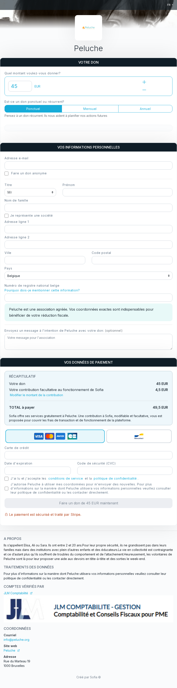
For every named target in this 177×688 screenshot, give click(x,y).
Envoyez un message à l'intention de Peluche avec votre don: (64, 330)
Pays (8, 268)
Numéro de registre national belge (42, 288)
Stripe (75, 514)
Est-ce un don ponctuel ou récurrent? (34, 101)
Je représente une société (31, 215)
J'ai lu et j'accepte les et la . (75, 478)
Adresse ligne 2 (17, 237)
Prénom (69, 185)
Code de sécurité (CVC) (96, 463)
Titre (8, 185)
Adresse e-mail (16, 158)
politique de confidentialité (115, 478)
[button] (6, 173)
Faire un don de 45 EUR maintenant (88, 503)
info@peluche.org (16, 639)
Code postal (101, 253)
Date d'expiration (18, 463)
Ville (8, 253)
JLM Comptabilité (16, 593)
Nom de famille (16, 200)
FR (169, 4)
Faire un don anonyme (28, 173)
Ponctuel (33, 109)
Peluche (9, 650)
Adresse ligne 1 (17, 222)
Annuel (145, 109)
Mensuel (90, 109)
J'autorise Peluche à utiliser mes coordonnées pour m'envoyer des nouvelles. (91, 488)
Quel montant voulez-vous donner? (33, 73)
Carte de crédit (17, 448)
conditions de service (65, 478)
